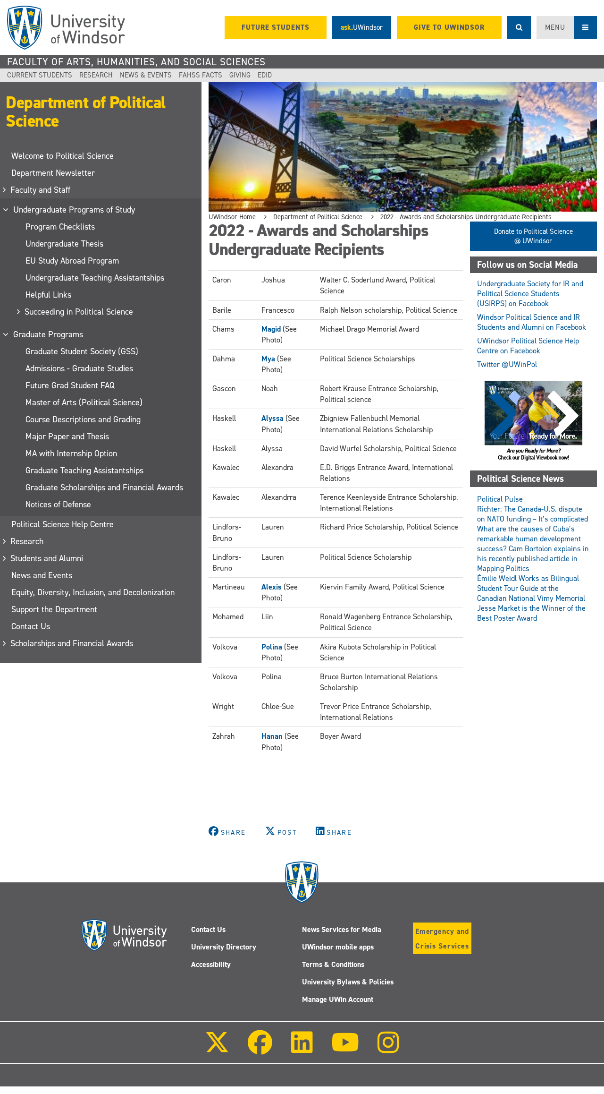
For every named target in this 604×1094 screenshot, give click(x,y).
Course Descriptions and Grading (83, 419)
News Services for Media (341, 929)
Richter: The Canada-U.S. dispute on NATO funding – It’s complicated (532, 514)
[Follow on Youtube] (345, 1049)
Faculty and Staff (40, 190)
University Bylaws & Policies (348, 982)
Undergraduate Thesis (64, 243)
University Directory (223, 947)
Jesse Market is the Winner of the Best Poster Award (531, 613)
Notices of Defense (58, 504)
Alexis (271, 587)
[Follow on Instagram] (388, 1049)
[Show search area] (519, 27)
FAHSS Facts (200, 75)
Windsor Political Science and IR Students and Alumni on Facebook (531, 322)
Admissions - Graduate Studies (79, 368)
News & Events (146, 75)
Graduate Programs (48, 334)
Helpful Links (48, 294)
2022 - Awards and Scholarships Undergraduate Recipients (466, 217)
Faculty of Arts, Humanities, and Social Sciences (136, 61)
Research (96, 75)
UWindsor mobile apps (338, 947)
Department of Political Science (86, 111)
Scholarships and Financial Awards (72, 643)
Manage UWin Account (337, 999)
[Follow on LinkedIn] (301, 1049)
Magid (271, 329)
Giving (240, 75)
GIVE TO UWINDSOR (449, 27)
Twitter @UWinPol (507, 364)
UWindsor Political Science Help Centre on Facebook (528, 346)
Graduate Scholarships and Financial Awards (104, 487)
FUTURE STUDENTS (276, 27)
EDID (265, 75)
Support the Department (54, 609)
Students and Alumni (47, 558)
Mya (268, 359)
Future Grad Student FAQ (70, 385)
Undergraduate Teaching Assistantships (94, 277)
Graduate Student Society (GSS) (81, 351)
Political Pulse (500, 499)
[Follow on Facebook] (260, 1049)
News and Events (41, 575)
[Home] (66, 28)
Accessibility (211, 964)
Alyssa (272, 418)
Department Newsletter (53, 173)
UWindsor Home (232, 217)
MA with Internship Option (71, 453)
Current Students (39, 75)
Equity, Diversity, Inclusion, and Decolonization (93, 592)
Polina (271, 647)
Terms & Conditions (333, 964)
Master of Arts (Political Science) (84, 402)
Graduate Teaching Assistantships (84, 470)
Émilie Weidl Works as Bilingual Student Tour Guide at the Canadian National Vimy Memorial (531, 588)
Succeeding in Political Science (79, 311)
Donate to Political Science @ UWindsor (533, 236)
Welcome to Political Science (62, 156)
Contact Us (30, 626)
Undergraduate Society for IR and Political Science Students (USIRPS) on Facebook (530, 293)
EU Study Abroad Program (72, 260)
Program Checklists (60, 226)
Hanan (272, 736)
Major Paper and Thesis (67, 436)
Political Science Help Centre (62, 524)
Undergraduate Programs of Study (74, 209)
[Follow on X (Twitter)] (217, 1049)
